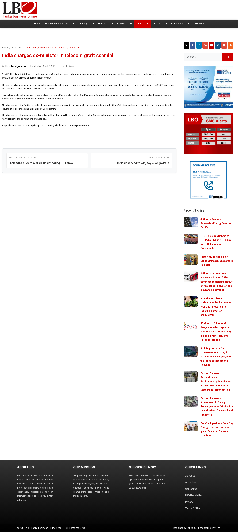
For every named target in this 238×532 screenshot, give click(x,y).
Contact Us (177, 23)
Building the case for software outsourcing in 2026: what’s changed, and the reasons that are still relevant (215, 356)
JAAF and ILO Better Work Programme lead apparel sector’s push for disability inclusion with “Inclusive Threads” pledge (215, 331)
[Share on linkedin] (199, 45)
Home (37, 23)
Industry (83, 23)
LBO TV (156, 23)
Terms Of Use (192, 508)
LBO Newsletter (193, 495)
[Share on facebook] (192, 45)
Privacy (189, 502)
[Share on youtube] (211, 45)
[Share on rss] (230, 45)
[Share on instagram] (218, 45)
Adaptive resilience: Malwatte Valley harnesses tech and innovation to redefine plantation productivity (215, 306)
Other (139, 23)
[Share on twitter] (186, 45)
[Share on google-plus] (205, 45)
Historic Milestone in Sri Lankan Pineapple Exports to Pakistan (216, 260)
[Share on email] (224, 45)
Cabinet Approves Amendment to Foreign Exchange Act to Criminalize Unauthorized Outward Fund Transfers (216, 406)
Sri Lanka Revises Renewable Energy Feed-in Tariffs (215, 223)
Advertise (199, 23)
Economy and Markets (56, 23)
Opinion (102, 23)
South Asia (17, 47)
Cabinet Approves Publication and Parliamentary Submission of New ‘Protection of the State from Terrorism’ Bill (215, 381)
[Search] (227, 57)
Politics (121, 23)
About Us (190, 475)
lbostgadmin (18, 66)
